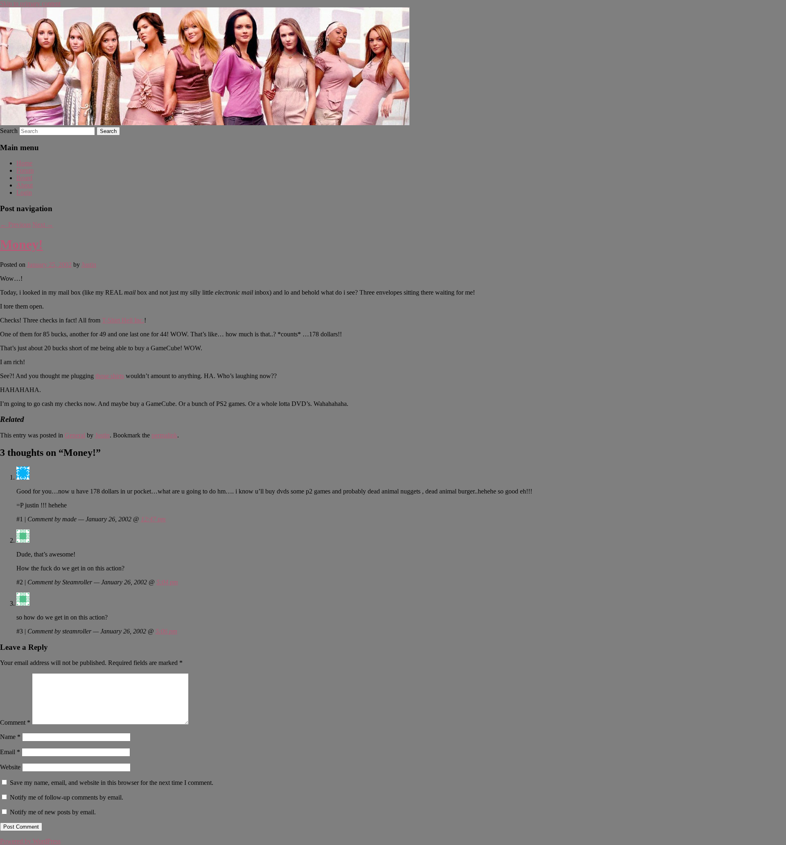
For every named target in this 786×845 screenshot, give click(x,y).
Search (9, 130)
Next (42, 224)
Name (10, 736)
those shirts (109, 375)
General (75, 435)
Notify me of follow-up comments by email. (66, 797)
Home (24, 163)
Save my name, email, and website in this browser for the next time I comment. (111, 782)
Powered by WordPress (30, 841)
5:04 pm (167, 582)
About (24, 185)
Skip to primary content (30, 3)
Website (10, 767)
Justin (88, 264)
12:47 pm (153, 519)
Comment (15, 722)
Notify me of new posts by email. (53, 812)
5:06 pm (166, 631)
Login (24, 192)
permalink (164, 435)
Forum (25, 170)
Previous (15, 224)
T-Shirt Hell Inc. (123, 320)
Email (10, 751)
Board (24, 177)
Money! (21, 244)
